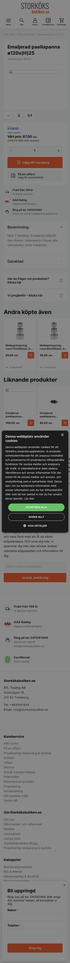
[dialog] (35, 481)
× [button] (62, 435)
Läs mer (29, 498)
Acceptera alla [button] (36, 507)
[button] (35, 526)
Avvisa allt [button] (36, 516)
